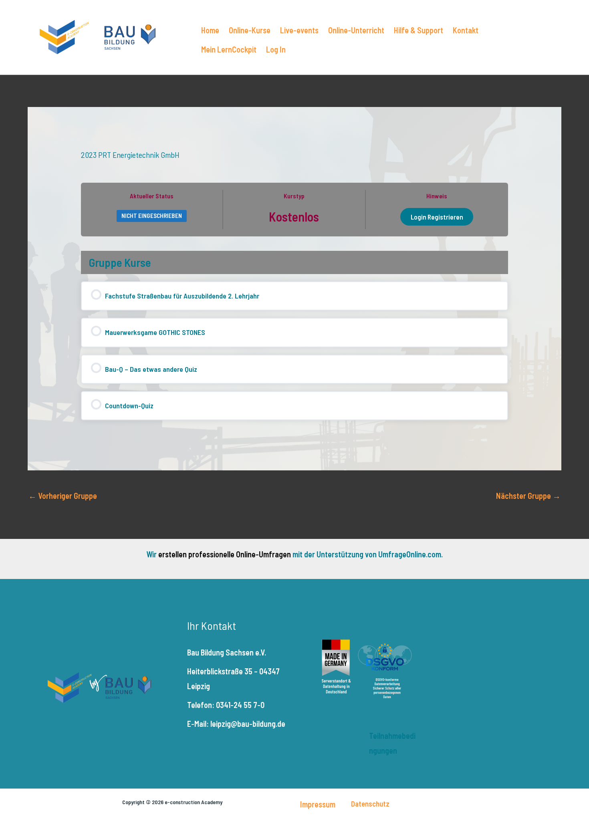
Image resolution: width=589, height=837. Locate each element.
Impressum (317, 804)
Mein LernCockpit (228, 49)
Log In (276, 49)
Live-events (299, 30)
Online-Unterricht (356, 30)
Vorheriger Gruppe (62, 495)
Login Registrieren (437, 217)
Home (210, 30)
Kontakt (465, 30)
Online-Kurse (249, 30)
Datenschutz (370, 803)
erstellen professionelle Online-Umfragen (224, 554)
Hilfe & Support (418, 30)
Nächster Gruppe (528, 495)
